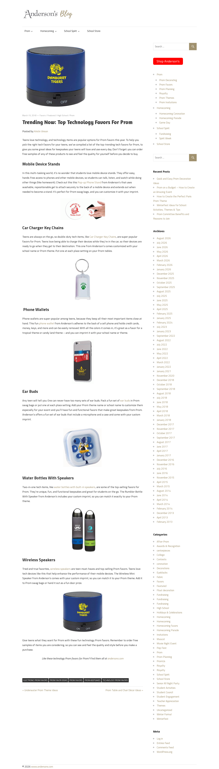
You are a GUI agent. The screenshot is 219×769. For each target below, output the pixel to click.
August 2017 (164, 442)
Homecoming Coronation (172, 114)
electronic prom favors (35, 680)
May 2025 (162, 305)
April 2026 (162, 256)
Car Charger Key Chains (103, 237)
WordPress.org (164, 752)
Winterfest (162, 719)
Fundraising (165, 134)
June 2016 (162, 473)
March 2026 (163, 260)
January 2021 (164, 371)
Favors (43, 115)
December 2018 (165, 380)
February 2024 (165, 322)
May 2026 (162, 252)
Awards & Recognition (168, 546)
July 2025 (162, 296)
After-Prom (163, 542)
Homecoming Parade (170, 118)
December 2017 (165, 424)
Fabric (160, 577)
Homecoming (47, 31)
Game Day (164, 122)
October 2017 (164, 433)
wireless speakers (60, 569)
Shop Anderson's (168, 61)
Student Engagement (168, 697)
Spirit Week (165, 138)
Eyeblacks (162, 573)
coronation (162, 564)
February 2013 (165, 522)
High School (62, 115)
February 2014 (165, 508)
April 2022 (162, 358)
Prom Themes (166, 98)
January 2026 (164, 269)
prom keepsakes (92, 680)
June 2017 (162, 447)
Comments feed (165, 747)
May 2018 (162, 407)
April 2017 (162, 451)
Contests (161, 559)
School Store (93, 31)
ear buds (125, 400)
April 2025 (162, 309)
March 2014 (163, 504)
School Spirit (70, 31)
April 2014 (162, 500)
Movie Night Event (167, 643)
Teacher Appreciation (168, 701)
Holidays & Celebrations (169, 612)
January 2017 (164, 455)
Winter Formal (164, 714)
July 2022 (162, 345)
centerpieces (163, 550)
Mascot (161, 639)
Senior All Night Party (168, 683)
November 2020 (165, 376)
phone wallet (46, 323)
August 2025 (164, 291)
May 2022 (162, 353)
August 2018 (164, 393)
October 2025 (164, 283)
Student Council (165, 692)
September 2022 (166, 336)
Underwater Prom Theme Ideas (41, 690)
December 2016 (165, 460)
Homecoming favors (167, 626)
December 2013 (165, 513)
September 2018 (166, 389)
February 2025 (165, 314)
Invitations (162, 635)
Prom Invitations (168, 102)
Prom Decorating (168, 80)
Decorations (163, 568)
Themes (161, 705)
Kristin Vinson (41, 131)
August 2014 (164, 491)
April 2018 (162, 411)
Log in (160, 739)
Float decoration (165, 590)
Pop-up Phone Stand (89, 182)
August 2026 (164, 238)
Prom (27, 31)
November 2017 (165, 429)
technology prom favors (115, 680)
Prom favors (75, 680)
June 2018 (162, 402)
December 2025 (165, 274)
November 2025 (165, 278)
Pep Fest (162, 648)
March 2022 (163, 362)
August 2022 (164, 340)
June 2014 (162, 495)
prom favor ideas (58, 680)
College (161, 555)
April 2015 (162, 482)
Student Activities (166, 688)
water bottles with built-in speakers (74, 487)
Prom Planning (166, 89)
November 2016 (165, 464)
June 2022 (162, 349)
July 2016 (162, 469)
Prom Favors (166, 85)
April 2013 (162, 517)
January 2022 (164, 367)
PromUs (161, 661)
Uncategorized (164, 710)
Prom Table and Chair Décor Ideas (123, 690)
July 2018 (162, 398)
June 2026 (162, 247)
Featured (52, 115)
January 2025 (164, 318)
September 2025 (166, 287)
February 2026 (165, 265)
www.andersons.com (42, 767)
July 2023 (162, 327)
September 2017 (166, 438)
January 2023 (164, 331)
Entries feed (163, 743)
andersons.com (115, 658)
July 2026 (162, 243)
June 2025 (162, 300)
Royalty (163, 93)
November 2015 (165, 478)
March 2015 (163, 486)
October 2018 (164, 384)
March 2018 (163, 415)
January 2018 (164, 420)
